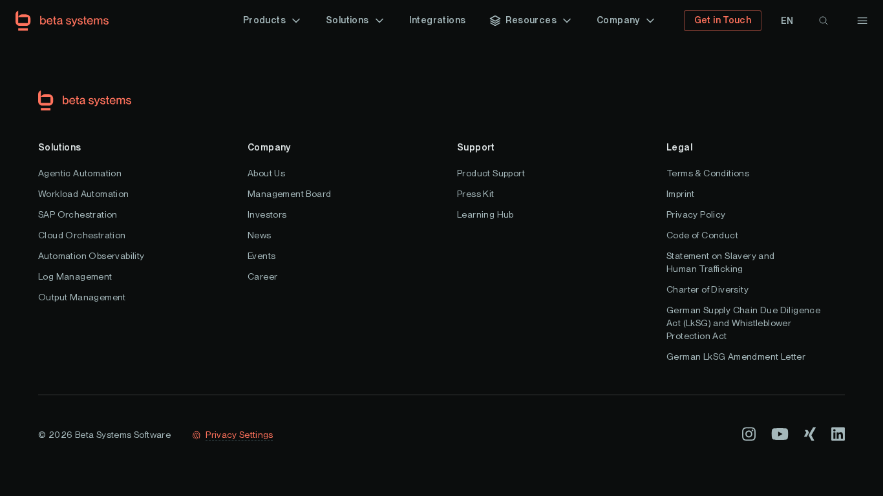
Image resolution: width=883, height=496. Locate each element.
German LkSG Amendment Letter (735, 356)
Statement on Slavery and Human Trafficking (720, 262)
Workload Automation (83, 194)
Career (262, 276)
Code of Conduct (702, 235)
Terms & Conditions (707, 173)
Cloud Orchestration (82, 235)
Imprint (680, 194)
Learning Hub (485, 214)
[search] (823, 20)
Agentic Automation (80, 173)
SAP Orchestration (78, 214)
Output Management (82, 297)
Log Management (75, 276)
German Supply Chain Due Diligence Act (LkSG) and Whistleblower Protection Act (743, 323)
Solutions (59, 147)
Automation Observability (91, 256)
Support (476, 147)
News (259, 235)
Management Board (289, 194)
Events (261, 256)
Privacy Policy (696, 214)
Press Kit (476, 194)
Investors (267, 214)
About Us (266, 173)
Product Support (491, 173)
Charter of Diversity (707, 289)
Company (269, 147)
